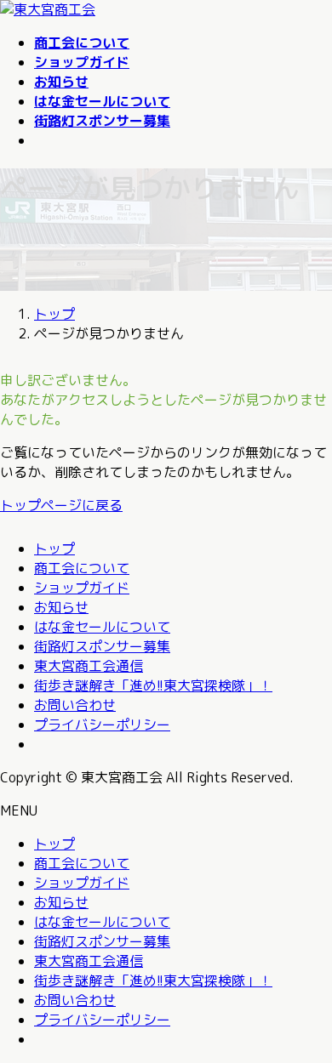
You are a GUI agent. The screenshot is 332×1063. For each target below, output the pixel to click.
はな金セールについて (102, 626)
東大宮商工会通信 (88, 666)
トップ (54, 548)
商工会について (81, 568)
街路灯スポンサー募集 (102, 646)
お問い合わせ (75, 705)
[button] (166, 505)
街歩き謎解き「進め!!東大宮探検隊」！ (153, 685)
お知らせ (61, 607)
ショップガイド (81, 587)
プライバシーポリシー (102, 724)
